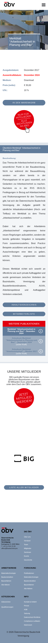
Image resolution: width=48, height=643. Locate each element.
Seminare (27, 552)
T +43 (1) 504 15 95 (8, 546)
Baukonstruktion (7, 577)
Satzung (27, 613)
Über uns (27, 537)
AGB (25, 610)
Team (26, 545)
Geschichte (28, 560)
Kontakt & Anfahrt (30, 602)
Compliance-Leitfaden (32, 621)
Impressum (28, 625)
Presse (26, 606)
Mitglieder (27, 548)
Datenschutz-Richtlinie (32, 617)
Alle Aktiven (5, 585)
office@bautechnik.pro (9, 548)
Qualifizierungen (7, 607)
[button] (43, 5)
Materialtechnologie (8, 573)
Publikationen (29, 573)
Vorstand (27, 541)
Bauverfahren (6, 581)
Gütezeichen (6, 602)
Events (26, 556)
